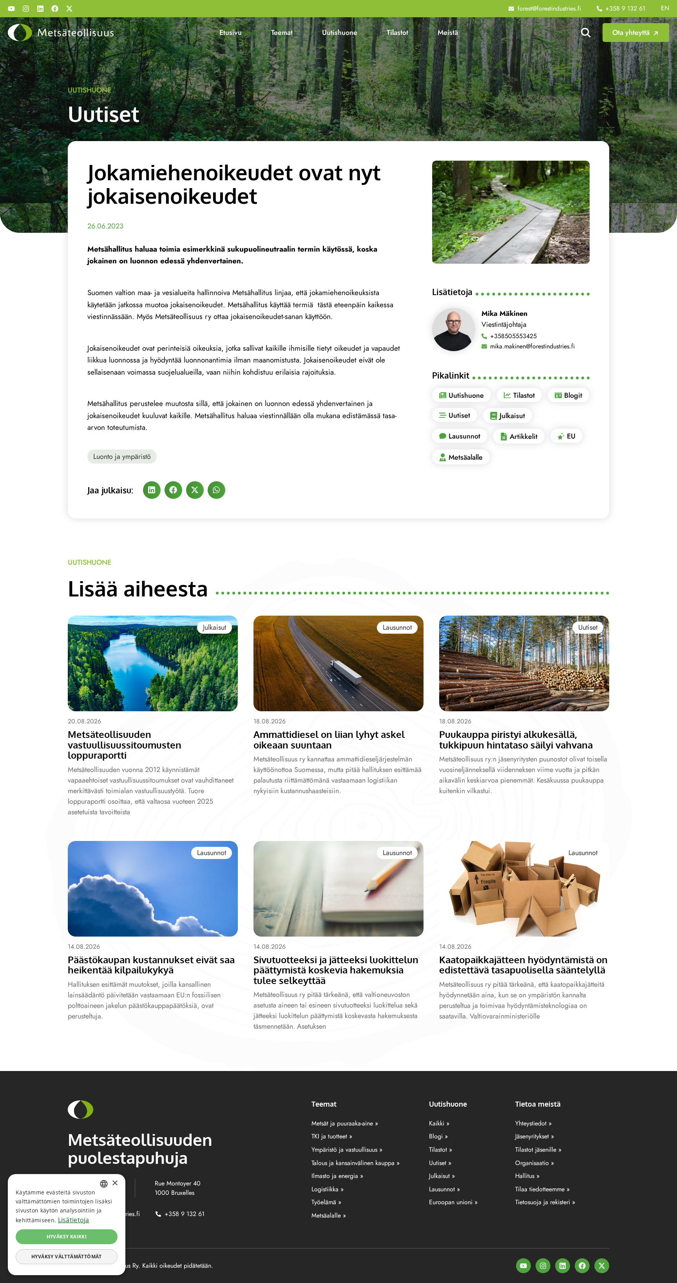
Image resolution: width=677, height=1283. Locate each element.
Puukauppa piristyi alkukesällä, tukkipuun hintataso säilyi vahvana (516, 739)
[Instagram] (25, 8)
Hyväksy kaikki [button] (67, 1236)
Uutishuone (339, 32)
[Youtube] (11, 8)
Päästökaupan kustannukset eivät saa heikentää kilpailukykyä (151, 964)
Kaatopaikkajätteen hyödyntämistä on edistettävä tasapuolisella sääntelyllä (523, 964)
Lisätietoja (73, 1220)
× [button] (115, 1183)
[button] (152, 490)
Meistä (448, 32)
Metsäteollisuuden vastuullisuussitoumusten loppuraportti (124, 744)
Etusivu (230, 32)
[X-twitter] (69, 8)
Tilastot (397, 32)
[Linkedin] (40, 8)
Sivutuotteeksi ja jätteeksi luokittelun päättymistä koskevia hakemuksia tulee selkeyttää (335, 969)
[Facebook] (54, 8)
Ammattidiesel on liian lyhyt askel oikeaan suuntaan (329, 739)
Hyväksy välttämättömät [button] (66, 1256)
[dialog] (66, 1224)
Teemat (282, 32)
